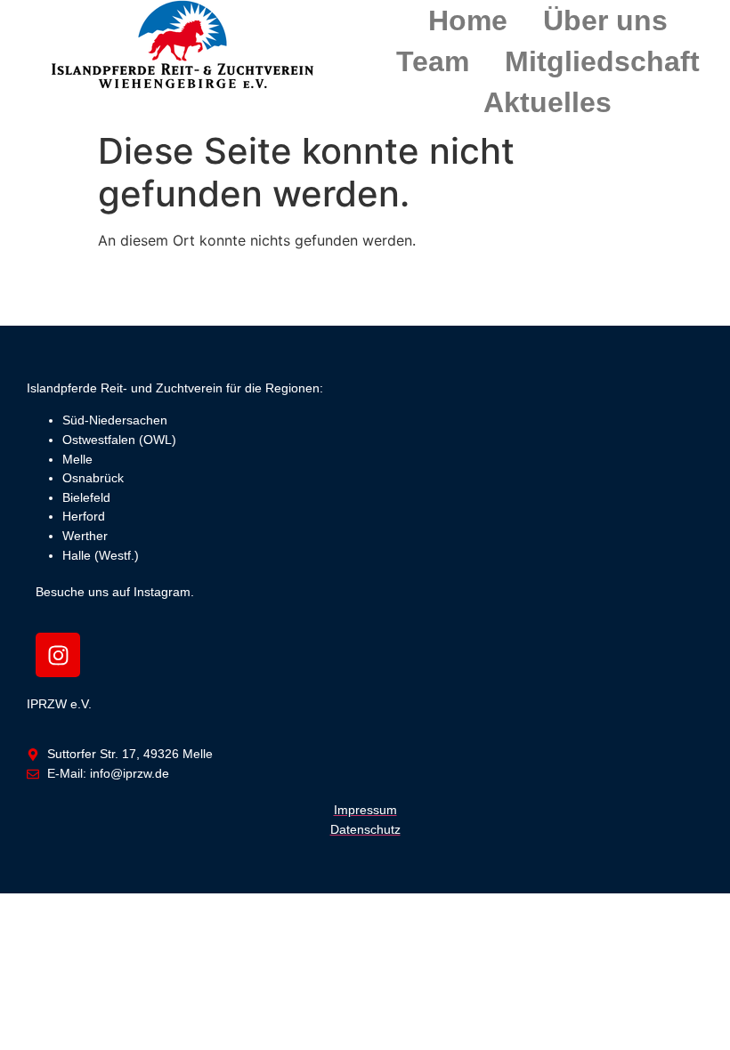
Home (467, 20)
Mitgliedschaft (602, 61)
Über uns (605, 20)
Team (432, 61)
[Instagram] (58, 655)
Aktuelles (547, 102)
